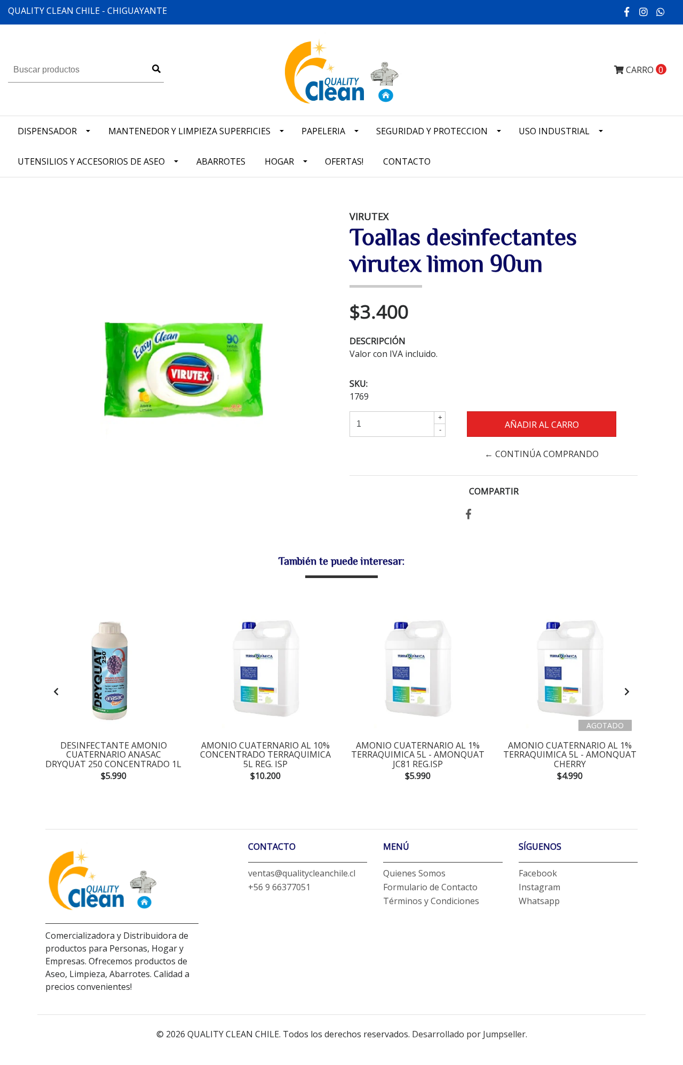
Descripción (378, 341)
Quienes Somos (414, 873)
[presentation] (56, 691)
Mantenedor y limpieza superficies (189, 131)
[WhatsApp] (661, 11)
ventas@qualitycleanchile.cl (301, 873)
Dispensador (47, 131)
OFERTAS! (344, 161)
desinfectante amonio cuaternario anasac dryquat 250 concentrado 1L (113, 754)
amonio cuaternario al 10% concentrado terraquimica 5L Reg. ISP (265, 754)
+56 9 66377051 (279, 887)
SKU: (359, 383)
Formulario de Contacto (430, 887)
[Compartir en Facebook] (468, 515)
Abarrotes (220, 161)
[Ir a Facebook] (627, 11)
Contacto (407, 161)
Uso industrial (554, 131)
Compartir (494, 491)
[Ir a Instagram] (644, 11)
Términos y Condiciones (431, 901)
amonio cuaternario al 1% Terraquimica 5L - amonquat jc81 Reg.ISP (418, 754)
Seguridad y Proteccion (432, 131)
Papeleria (323, 131)
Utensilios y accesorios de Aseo (91, 161)
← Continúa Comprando (542, 454)
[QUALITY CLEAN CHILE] (341, 69)
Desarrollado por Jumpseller (469, 1034)
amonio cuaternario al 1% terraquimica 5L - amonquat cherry (570, 754)
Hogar (279, 161)
